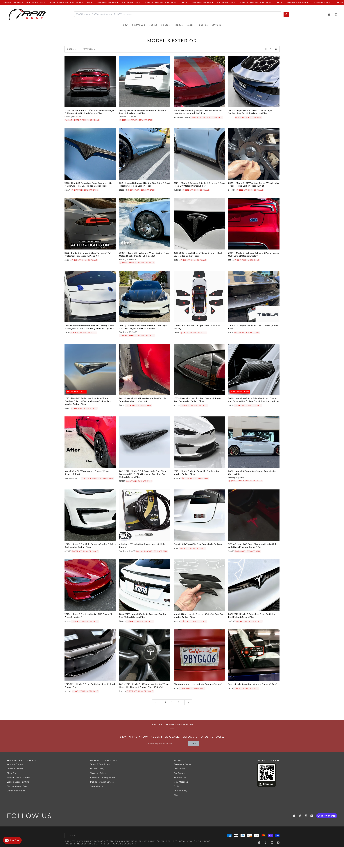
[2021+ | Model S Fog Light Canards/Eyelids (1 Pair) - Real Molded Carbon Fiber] (90, 515)
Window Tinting (15, 764)
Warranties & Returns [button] (103, 760)
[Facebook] (294, 816)
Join (193, 743)
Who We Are (180, 777)
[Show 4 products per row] (276, 49)
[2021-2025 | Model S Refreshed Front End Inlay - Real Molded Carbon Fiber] (254, 585)
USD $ (70, 835)
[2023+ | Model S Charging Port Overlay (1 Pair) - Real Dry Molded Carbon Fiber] (199, 369)
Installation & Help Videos (103, 777)
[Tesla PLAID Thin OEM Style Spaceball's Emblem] (199, 515)
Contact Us (179, 769)
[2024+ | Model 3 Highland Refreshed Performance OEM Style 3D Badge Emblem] (254, 223)
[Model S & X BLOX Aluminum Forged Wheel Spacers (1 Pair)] (90, 442)
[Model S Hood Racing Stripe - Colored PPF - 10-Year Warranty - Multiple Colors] (199, 81)
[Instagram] (306, 816)
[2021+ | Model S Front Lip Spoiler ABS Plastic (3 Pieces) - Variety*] (90, 585)
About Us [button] (179, 760)
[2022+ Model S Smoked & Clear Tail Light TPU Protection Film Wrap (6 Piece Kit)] (90, 223)
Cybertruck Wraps (16, 791)
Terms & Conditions (100, 764)
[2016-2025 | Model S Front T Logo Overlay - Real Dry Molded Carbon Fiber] (199, 223)
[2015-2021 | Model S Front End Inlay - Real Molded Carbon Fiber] (90, 655)
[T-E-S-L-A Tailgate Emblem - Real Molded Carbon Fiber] (254, 296)
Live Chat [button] (14, 840)
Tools (176, 786)
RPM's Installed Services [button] (21, 760)
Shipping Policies (98, 773)
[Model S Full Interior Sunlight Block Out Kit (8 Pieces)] (199, 296)
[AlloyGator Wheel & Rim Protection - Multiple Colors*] (144, 515)
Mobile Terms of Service (102, 782)
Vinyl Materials (181, 782)
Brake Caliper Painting (18, 782)
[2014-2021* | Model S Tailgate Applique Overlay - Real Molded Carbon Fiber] (144, 585)
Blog (176, 795)
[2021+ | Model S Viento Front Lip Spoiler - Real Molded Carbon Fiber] (199, 442)
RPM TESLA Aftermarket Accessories (87, 841)
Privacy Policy (97, 769)
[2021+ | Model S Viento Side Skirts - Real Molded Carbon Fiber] (254, 442)
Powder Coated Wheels (18, 777)
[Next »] (188, 702)
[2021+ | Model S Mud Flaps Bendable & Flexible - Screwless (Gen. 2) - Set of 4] (144, 369)
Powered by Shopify (124, 844)
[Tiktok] (300, 816)
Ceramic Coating (15, 769)
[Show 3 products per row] (271, 49)
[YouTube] (311, 816)
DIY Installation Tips (17, 786)
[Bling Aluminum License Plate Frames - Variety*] (199, 655)
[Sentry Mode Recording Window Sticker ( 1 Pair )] (254, 655)
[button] (125, 25)
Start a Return (97, 786)
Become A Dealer (182, 764)
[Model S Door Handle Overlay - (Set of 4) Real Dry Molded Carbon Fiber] (199, 585)
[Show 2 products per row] (266, 49)
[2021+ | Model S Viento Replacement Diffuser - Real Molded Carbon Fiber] (144, 81)
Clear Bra (11, 773)
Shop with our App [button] (268, 760)
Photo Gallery (180, 791)
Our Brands (179, 773)
